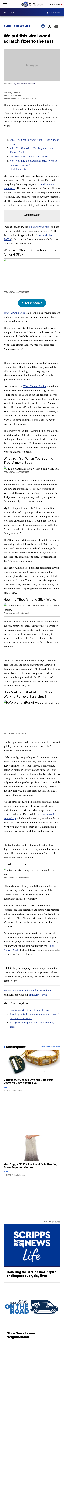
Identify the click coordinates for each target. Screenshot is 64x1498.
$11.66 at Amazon (32, 303)
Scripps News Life (17, 25)
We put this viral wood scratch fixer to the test (28, 990)
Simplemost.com (38, 994)
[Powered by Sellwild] (56, 1222)
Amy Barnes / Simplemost (23, 84)
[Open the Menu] (5, 4)
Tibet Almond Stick (39, 226)
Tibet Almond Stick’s (34, 386)
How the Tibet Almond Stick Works (29, 156)
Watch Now (55, 4)
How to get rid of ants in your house (29, 1010)
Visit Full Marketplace (50, 1047)
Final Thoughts (18, 169)
